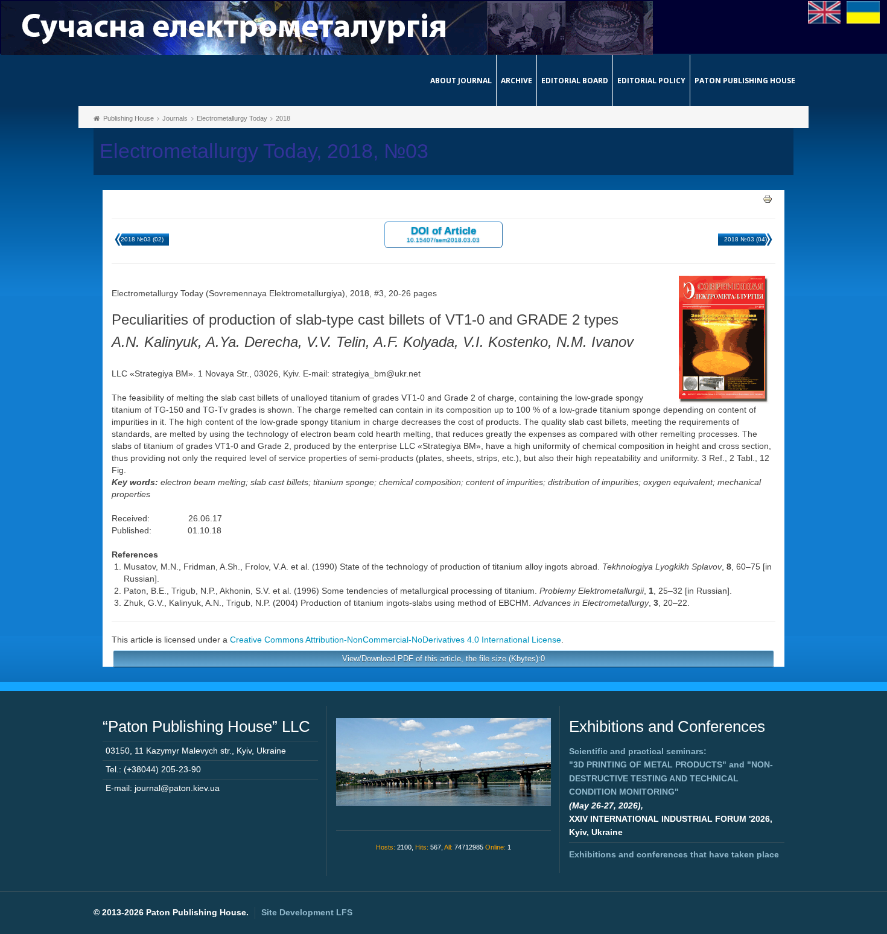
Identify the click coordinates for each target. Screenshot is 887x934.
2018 (283, 118)
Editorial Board (574, 80)
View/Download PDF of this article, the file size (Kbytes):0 (443, 658)
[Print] (767, 198)
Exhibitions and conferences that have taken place (674, 854)
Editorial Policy (651, 80)
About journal (461, 80)
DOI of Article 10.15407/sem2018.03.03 (443, 234)
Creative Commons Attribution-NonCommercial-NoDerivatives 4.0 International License (395, 639)
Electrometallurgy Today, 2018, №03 (264, 151)
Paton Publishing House (745, 80)
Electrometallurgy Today (232, 118)
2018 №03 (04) (745, 239)
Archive (516, 80)
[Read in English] (824, 11)
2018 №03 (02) (142, 239)
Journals (175, 118)
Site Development (306, 912)
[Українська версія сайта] (863, 11)
